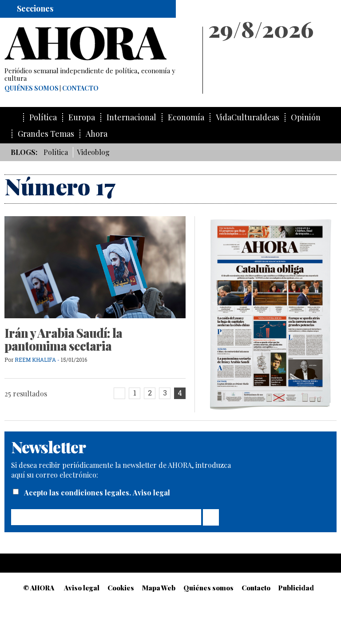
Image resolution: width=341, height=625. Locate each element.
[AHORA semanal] (99, 43)
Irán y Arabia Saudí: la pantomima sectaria (63, 339)
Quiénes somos (31, 88)
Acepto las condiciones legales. (78, 492)
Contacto (80, 88)
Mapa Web (158, 587)
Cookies (120, 587)
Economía (186, 117)
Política (43, 117)
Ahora (96, 134)
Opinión (306, 117)
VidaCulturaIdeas (247, 117)
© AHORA (38, 587)
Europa (81, 117)
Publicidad (296, 587)
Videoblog (93, 152)
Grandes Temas (46, 134)
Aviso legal (151, 492)
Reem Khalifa (35, 359)
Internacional (131, 117)
